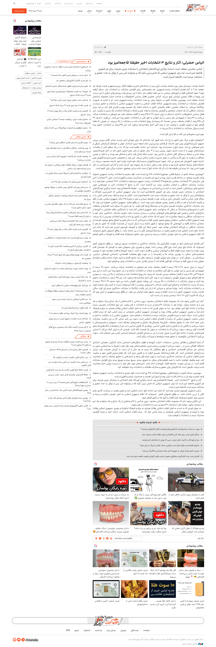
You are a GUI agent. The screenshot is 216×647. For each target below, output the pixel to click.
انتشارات (48, 3)
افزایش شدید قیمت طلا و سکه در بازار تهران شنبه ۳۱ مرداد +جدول (69, 112)
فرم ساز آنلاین (36, 78)
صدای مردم (69, 3)
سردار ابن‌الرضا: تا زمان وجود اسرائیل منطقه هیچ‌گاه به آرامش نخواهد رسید (68, 292)
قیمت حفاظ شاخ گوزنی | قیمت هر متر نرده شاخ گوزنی (67, 369)
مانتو (39, 73)
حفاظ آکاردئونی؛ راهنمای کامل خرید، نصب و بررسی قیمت (69, 376)
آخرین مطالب (81, 136)
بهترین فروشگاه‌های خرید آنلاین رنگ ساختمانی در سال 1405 (68, 391)
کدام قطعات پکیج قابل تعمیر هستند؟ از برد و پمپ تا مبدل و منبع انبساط (69, 384)
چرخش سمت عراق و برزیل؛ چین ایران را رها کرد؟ (69, 100)
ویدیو (80, 10)
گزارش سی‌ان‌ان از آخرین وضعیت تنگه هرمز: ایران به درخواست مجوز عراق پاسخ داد (69, 248)
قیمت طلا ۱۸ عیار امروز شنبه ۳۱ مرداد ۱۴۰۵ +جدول (68, 105)
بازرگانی (83, 336)
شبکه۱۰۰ (99, 3)
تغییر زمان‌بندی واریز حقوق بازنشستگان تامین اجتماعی (66, 86)
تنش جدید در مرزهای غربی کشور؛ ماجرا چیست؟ (69, 75)
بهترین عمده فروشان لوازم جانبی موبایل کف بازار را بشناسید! (69, 399)
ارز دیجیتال (26, 87)
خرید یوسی (37, 82)
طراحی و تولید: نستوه (190, 644)
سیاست (130, 10)
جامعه (162, 10)
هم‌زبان (79, 3)
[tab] (82, 61)
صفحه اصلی (198, 47)
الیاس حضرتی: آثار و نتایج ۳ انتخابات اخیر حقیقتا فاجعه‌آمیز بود (156, 62)
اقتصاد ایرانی (26, 82)
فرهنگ (152, 10)
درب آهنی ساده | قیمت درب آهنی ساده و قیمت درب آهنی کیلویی (69, 363)
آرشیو (39, 3)
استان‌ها (99, 10)
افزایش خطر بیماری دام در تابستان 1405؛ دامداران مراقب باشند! (70, 351)
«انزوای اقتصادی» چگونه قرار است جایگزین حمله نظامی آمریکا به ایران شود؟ (169, 445)
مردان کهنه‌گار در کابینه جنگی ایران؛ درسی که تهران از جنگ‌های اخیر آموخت (170, 440)
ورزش (118, 10)
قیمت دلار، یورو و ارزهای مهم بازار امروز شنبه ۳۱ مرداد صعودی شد (69, 256)
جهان (109, 10)
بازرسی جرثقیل (30, 73)
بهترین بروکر (36, 87)
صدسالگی (89, 3)
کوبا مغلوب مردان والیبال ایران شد (74, 307)
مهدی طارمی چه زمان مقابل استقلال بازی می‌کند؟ (68, 142)
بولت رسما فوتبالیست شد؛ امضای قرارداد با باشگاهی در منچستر (68, 239)
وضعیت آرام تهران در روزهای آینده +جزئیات (71, 263)
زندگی (89, 10)
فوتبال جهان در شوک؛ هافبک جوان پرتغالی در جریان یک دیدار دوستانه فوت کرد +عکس (68, 166)
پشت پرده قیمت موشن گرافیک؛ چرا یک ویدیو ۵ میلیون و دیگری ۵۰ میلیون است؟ (68, 343)
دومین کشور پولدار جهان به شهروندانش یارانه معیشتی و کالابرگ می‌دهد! (170, 450)
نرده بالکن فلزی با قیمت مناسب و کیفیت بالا (70, 357)
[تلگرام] (14, 640)
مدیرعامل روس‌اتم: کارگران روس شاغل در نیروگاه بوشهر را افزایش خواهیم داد (68, 189)
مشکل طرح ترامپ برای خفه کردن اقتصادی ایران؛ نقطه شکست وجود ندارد (170, 434)
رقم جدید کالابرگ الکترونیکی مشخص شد (72, 80)
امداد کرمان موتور (23, 78)
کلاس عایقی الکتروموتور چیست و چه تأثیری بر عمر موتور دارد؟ (67, 407)
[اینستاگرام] (23, 640)
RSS (68, 630)
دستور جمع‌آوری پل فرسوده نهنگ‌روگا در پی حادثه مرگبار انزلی (67, 129)
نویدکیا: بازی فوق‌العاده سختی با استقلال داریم (70, 285)
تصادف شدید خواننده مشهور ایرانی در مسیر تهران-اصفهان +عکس (69, 320)
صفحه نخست (174, 10)
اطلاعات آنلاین (197, 7)
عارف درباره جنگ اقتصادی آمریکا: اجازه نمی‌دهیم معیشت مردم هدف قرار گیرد (70, 222)
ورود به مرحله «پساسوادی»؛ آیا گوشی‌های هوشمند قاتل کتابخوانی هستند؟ (170, 429)
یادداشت (57, 3)
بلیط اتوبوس (36, 92)
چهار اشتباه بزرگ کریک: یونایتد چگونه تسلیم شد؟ (68, 313)
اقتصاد (142, 10)
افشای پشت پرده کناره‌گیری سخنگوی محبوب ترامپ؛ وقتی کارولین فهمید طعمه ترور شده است (163, 456)
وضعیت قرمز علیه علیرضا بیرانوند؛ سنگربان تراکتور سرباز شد (70, 197)
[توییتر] (19, 640)
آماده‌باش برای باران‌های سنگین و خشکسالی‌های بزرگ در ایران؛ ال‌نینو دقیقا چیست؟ (68, 214)
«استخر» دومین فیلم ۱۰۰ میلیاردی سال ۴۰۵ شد (69, 181)
